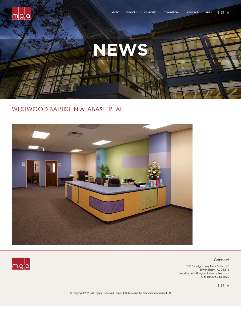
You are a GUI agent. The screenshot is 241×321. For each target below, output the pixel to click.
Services (131, 12)
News (208, 12)
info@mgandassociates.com (210, 273)
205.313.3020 (220, 277)
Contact (192, 12)
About (115, 12)
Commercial (172, 12)
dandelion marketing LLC (157, 293)
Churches (150, 12)
